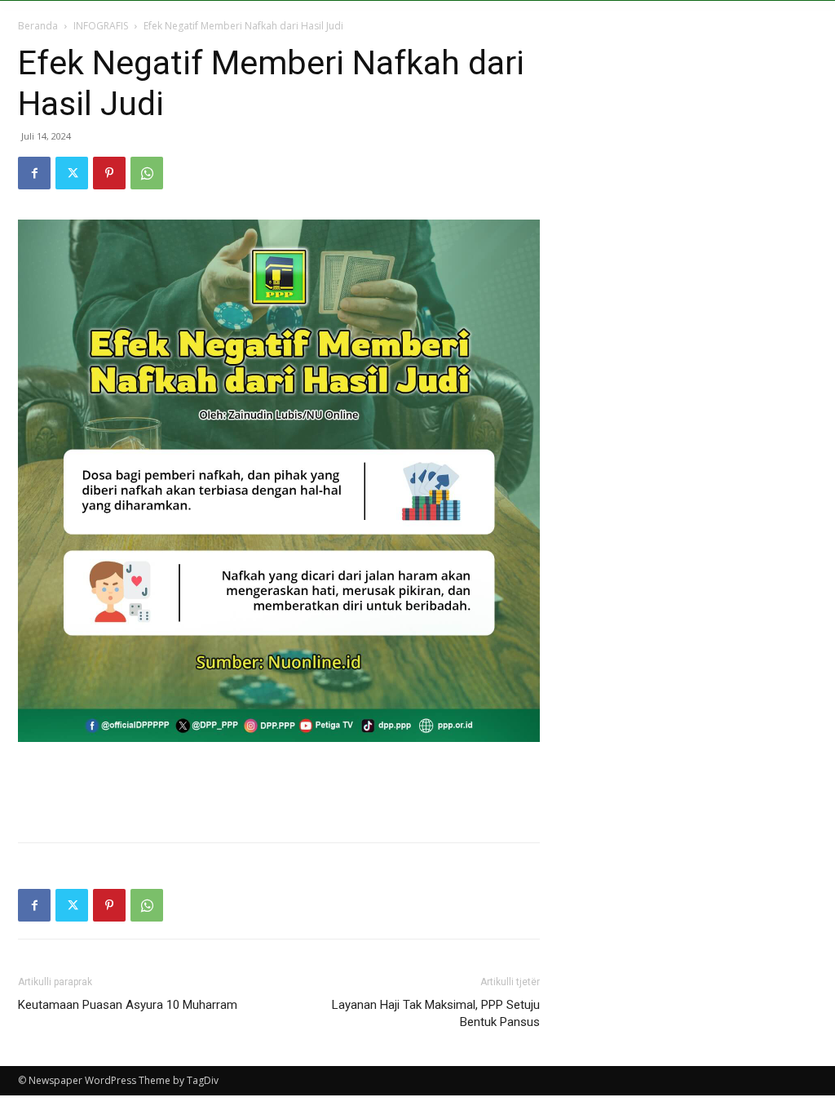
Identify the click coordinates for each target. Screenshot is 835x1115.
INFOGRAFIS (100, 26)
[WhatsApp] (146, 173)
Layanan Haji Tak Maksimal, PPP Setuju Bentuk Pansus (436, 1013)
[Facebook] (34, 173)
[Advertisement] (279, 787)
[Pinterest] (109, 173)
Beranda (38, 26)
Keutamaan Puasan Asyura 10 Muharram (127, 1004)
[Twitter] (71, 173)
